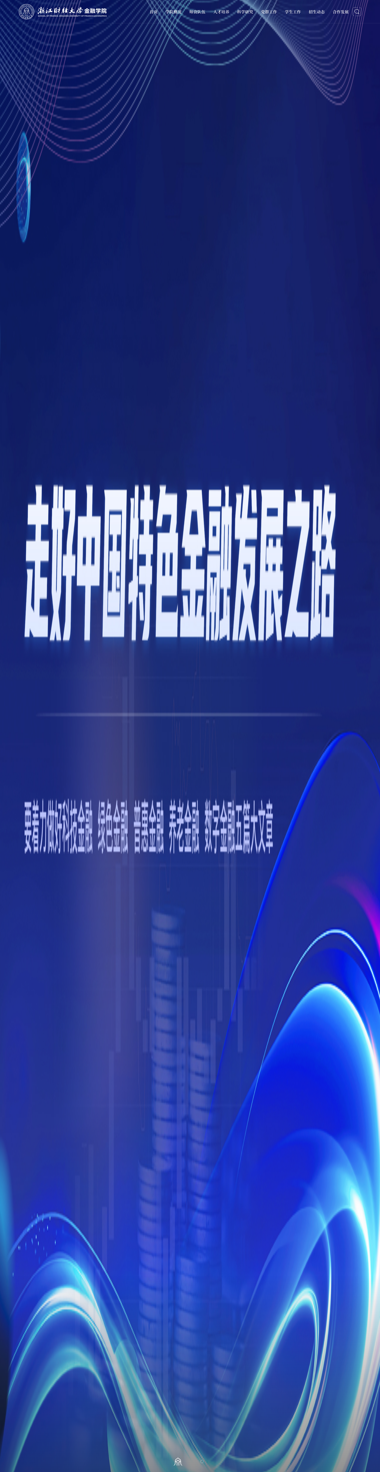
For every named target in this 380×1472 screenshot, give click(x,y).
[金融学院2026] (63, 11)
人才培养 (221, 12)
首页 (154, 12)
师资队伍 (197, 12)
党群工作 (269, 12)
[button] (177, 1461)
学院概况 (174, 12)
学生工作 (293, 12)
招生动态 (317, 12)
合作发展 (341, 12)
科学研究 (245, 12)
